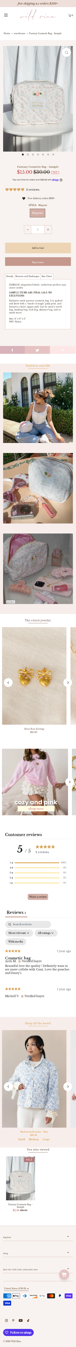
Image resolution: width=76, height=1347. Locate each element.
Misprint (37, 213)
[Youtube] (21, 1321)
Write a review (38, 896)
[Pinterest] (13, 1321)
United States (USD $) (15, 1289)
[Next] (67, 682)
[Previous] (8, 682)
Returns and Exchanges (27, 276)
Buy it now (38, 262)
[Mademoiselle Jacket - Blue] (34, 1079)
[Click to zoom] (66, 52)
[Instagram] (6, 1321)
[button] (38, 862)
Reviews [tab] (16, 912)
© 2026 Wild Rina (12, 1341)
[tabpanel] (38, 963)
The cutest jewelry (38, 620)
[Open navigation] (10, 15)
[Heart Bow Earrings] (34, 676)
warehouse (19, 33)
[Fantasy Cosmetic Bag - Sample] (20, 1178)
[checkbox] (15, 941)
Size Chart (47, 276)
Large (45, 1139)
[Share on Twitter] (37, 350)
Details (9, 276)
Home (7, 33)
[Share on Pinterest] (62, 350)
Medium (34, 1139)
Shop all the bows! (38, 1023)
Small (21, 1139)
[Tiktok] (28, 1321)
